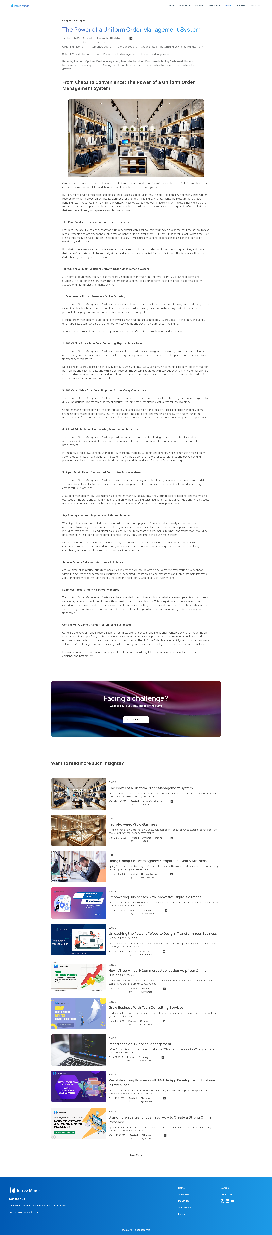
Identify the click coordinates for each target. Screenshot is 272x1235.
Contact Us (255, 5)
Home (172, 5)
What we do (185, 5)
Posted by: (101, 38)
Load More (136, 1155)
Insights (229, 5)
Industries (200, 5)
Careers (241, 5)
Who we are (215, 5)
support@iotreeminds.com (24, 1212)
